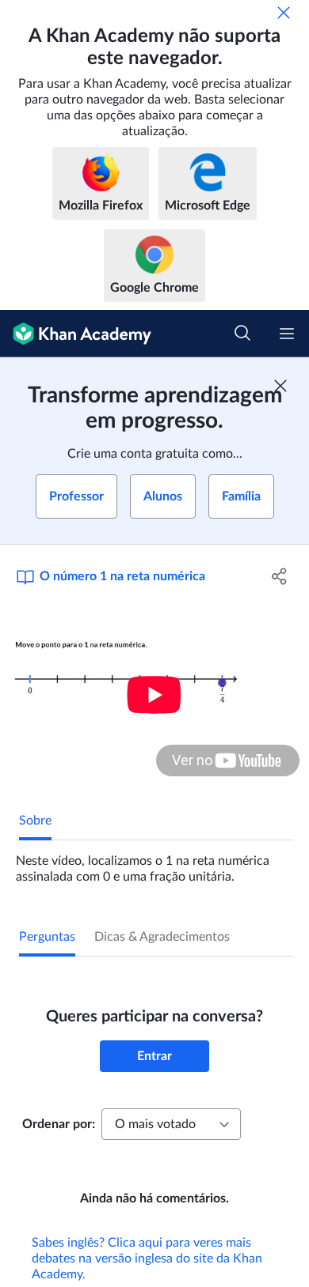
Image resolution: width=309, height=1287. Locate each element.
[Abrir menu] (286, 333)
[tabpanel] (154, 862)
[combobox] (171, 1124)
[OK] (283, 12)
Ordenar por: (58, 1124)
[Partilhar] (279, 576)
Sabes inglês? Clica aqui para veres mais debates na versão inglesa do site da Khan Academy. (147, 1258)
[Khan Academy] (75, 334)
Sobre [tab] (35, 820)
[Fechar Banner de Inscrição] (280, 386)
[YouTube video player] (154, 694)
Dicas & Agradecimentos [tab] (162, 936)
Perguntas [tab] (47, 936)
